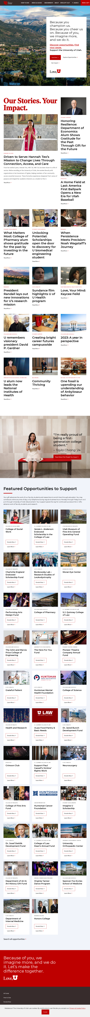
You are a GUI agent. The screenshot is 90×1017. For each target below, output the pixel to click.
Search (76, 3)
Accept (46, 1012)
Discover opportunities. (62, 45)
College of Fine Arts (12, 569)
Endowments (48, 3)
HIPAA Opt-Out (65, 3)
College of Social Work (13, 526)
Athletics (8, 762)
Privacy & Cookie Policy (77, 1008)
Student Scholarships (69, 803)
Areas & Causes (37, 3)
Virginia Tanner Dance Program (43, 878)
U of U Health (38, 569)
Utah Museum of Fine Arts (70, 526)
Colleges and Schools (41, 609)
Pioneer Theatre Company (70, 647)
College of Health (11, 725)
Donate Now (11, 542)
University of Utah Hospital (42, 647)
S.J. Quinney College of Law (42, 526)
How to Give (25, 3)
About (57, 3)
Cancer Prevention (39, 803)
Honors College (39, 916)
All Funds (6, 993)
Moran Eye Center (68, 569)
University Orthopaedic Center (72, 840)
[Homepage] (8, 3)
